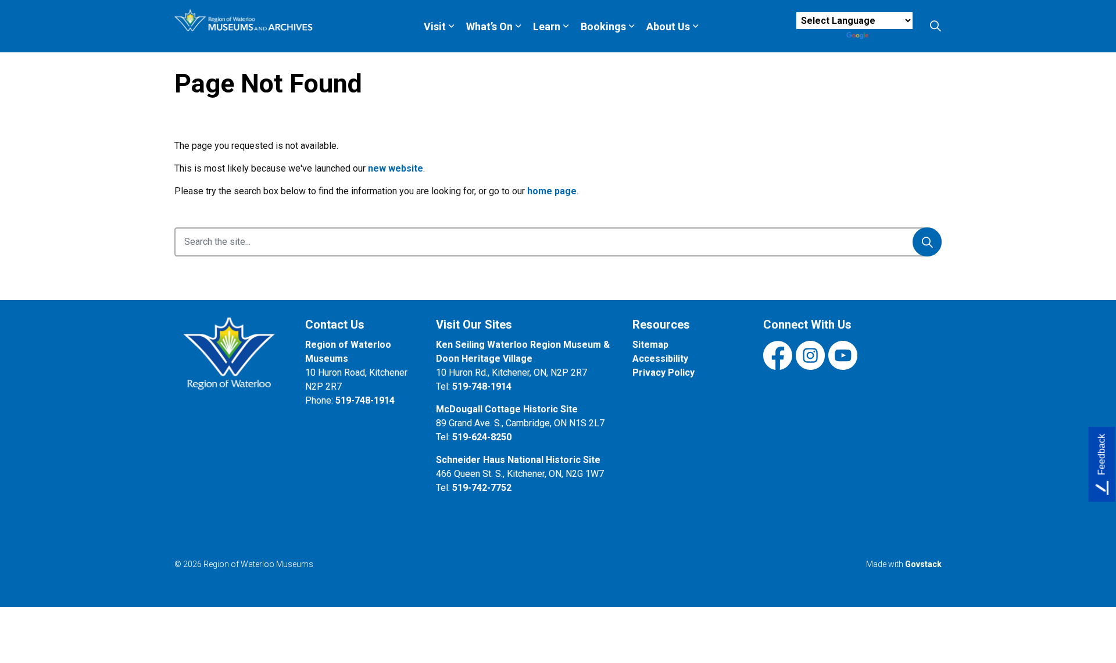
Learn (546, 26)
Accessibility (660, 358)
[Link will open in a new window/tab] (231, 360)
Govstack (923, 564)
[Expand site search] (935, 26)
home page (552, 191)
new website (395, 168)
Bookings (603, 26)
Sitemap (650, 344)
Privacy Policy (663, 372)
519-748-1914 (365, 400)
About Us (668, 26)
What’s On (489, 26)
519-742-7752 (482, 487)
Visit (435, 26)
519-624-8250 (482, 437)
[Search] (927, 241)
